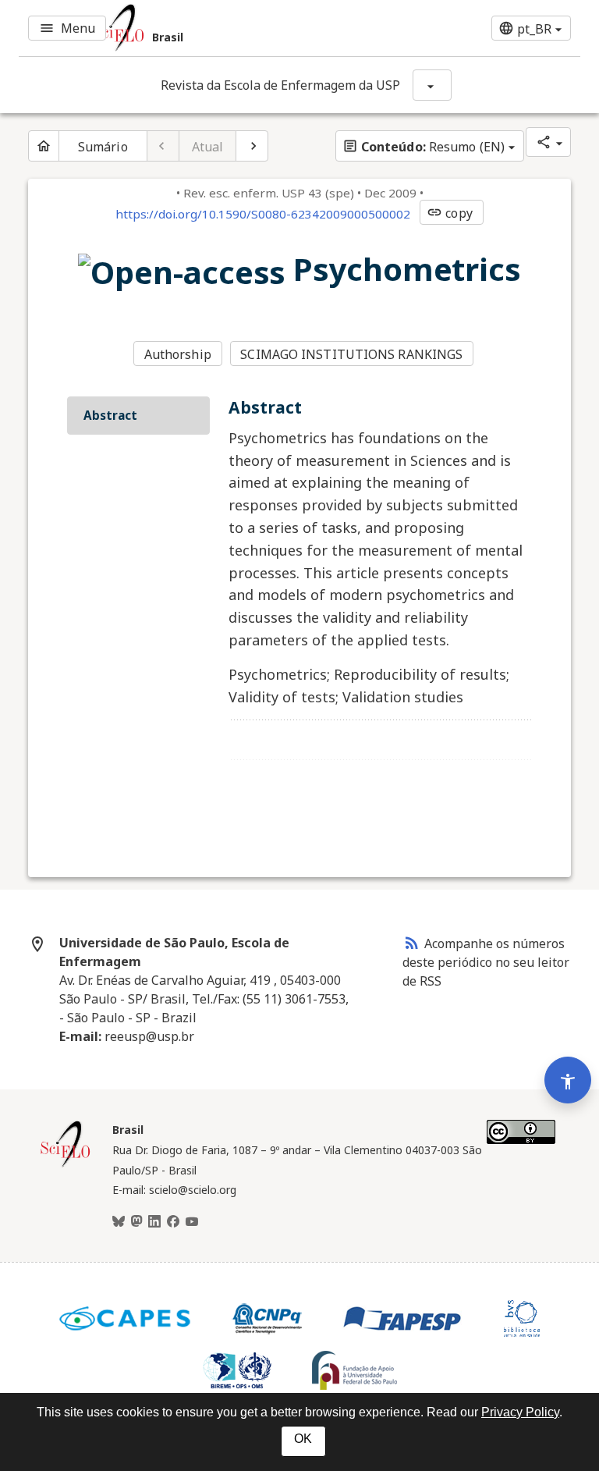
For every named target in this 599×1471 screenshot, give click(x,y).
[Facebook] (173, 1222)
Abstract (110, 415)
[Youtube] (192, 1222)
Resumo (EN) (423, 146)
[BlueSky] (118, 1222)
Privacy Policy (520, 1412)
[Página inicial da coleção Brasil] (65, 1165)
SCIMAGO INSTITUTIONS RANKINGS (351, 354)
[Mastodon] (136, 1222)
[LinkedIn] (154, 1222)
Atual (208, 146)
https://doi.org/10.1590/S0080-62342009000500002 (262, 214)
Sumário (103, 146)
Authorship (177, 354)
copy (449, 213)
